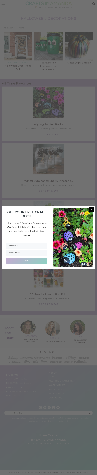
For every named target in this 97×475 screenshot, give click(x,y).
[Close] (91, 209)
